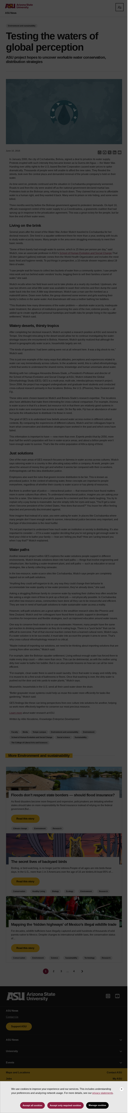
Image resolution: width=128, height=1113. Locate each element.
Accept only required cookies (65, 1105)
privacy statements (102, 1093)
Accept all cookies (32, 1105)
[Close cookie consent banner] (121, 1089)
